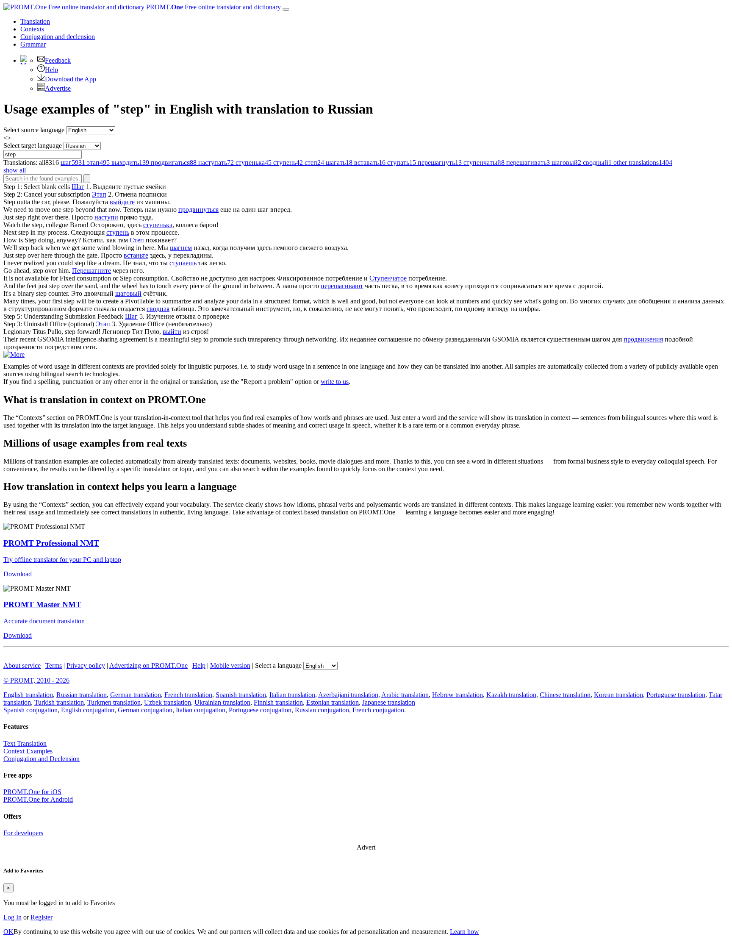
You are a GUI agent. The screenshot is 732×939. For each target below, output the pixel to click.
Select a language (278, 665)
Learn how (464, 931)
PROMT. (212, 7)
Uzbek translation (167, 702)
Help (51, 69)
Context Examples (28, 751)
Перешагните (91, 270)
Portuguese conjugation (260, 710)
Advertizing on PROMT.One (148, 665)
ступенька (157, 224)
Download (17, 574)
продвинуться (198, 209)
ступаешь (183, 263)
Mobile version (230, 665)
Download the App (70, 79)
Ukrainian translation (222, 702)
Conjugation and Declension (41, 758)
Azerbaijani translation (348, 694)
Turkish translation (59, 702)
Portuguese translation (675, 694)
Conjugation (57, 36)
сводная (158, 308)
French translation (188, 694)
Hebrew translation (457, 694)
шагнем (181, 247)
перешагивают (342, 285)
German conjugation (145, 710)
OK (8, 931)
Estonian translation (332, 702)
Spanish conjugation (30, 710)
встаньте (136, 255)
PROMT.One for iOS (32, 791)
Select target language (32, 145)
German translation (135, 694)
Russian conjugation (322, 710)
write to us (335, 381)
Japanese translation (388, 702)
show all (14, 170)
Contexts (32, 29)
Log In (12, 917)
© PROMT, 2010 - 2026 (36, 680)
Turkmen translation (114, 702)
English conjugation (87, 710)
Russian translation (81, 694)
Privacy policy (86, 665)
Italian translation (292, 694)
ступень (117, 232)
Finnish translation (278, 702)
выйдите (122, 202)
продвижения (643, 339)
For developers (23, 832)
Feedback (58, 60)
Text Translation (25, 743)
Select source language (33, 129)
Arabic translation (405, 694)
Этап (99, 194)
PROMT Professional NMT (51, 543)
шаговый (128, 293)
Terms (53, 665)
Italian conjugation (200, 710)
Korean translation (618, 694)
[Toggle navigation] (286, 9)
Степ (137, 240)
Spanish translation (241, 694)
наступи (106, 217)
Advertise (58, 88)
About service (22, 665)
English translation (28, 694)
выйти (172, 331)
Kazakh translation (511, 694)
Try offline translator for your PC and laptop (62, 559)
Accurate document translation (44, 621)
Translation (35, 21)
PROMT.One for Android (38, 799)
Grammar (33, 44)
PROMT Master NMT (42, 604)
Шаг (78, 186)
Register (41, 917)
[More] (14, 354)
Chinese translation (565, 694)
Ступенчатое (388, 278)
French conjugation (378, 710)
